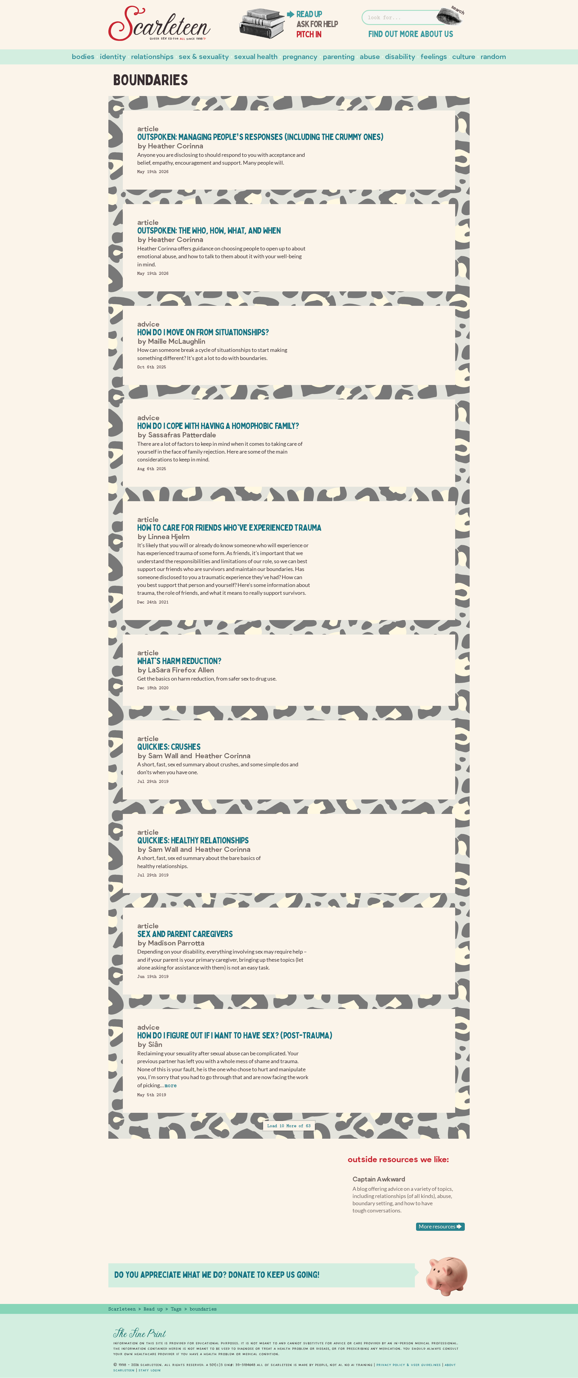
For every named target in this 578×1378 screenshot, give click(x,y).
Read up (309, 14)
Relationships (152, 56)
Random (493, 56)
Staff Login (149, 1370)
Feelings (434, 56)
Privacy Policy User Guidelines (408, 1364)
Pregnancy (300, 56)
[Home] (159, 23)
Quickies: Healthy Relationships (193, 840)
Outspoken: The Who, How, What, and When (209, 230)
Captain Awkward (379, 1179)
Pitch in (309, 34)
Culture (463, 56)
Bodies (83, 56)
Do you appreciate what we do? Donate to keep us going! (216, 1274)
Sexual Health (256, 56)
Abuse (370, 56)
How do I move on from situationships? (203, 332)
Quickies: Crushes (168, 746)
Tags (176, 1309)
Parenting (339, 56)
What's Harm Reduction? (179, 661)
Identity (113, 56)
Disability (400, 56)
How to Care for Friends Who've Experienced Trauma (229, 527)
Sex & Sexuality (204, 56)
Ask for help (317, 24)
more (171, 1085)
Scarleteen (121, 1309)
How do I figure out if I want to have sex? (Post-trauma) (234, 1035)
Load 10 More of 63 (289, 1125)
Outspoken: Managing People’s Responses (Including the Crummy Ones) (260, 137)
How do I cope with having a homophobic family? (218, 426)
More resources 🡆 (440, 1226)
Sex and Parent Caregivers (185, 934)
